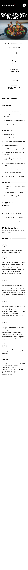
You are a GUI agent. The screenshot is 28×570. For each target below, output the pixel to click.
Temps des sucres (14, 47)
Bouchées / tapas (16, 43)
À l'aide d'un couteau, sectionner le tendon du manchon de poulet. (12, 251)
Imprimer (12, 53)
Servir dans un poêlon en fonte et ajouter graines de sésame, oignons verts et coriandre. (14, 351)
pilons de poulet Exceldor (12, 111)
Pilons (7, 43)
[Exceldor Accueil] (8, 5)
